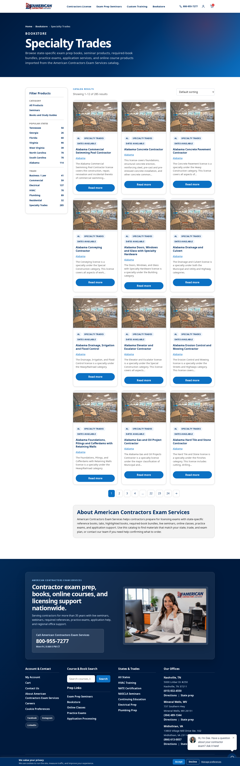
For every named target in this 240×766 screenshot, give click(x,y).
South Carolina (46, 157)
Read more (95, 188)
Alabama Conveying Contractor (89, 249)
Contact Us (32, 688)
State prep (187, 695)
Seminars (34, 110)
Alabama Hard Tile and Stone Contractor (192, 441)
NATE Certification (129, 688)
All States (124, 677)
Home (28, 26)
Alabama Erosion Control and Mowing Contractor (192, 347)
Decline (193, 761)
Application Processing (81, 718)
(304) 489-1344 (173, 715)
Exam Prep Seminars (109, 6)
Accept (179, 761)
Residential (46, 200)
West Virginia (46, 147)
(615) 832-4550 (173, 691)
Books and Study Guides (43, 115)
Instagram (47, 718)
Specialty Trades (46, 205)
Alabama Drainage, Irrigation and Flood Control (95, 347)
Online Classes (76, 707)
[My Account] (203, 6)
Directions (170, 695)
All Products (36, 105)
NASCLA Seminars (129, 694)
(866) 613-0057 (173, 739)
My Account (32, 677)
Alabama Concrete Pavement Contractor (192, 151)
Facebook (32, 718)
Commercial (46, 180)
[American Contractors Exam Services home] (38, 6)
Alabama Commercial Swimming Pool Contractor (93, 151)
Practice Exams (76, 713)
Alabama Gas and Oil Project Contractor (142, 441)
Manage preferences (211, 761)
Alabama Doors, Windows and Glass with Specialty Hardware (141, 251)
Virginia (46, 142)
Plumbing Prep (127, 710)
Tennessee (46, 127)
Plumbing (46, 195)
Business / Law (46, 175)
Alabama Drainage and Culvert (188, 249)
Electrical (46, 185)
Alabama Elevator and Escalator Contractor (138, 347)
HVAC (46, 190)
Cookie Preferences (37, 709)
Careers (30, 703)
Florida (46, 137)
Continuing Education (132, 699)
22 (151, 493)
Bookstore (159, 6)
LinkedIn (31, 725)
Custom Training (137, 6)
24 (168, 493)
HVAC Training (127, 683)
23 (159, 493)
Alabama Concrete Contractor (143, 149)
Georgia (46, 132)
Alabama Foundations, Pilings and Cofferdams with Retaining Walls (94, 443)
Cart (28, 683)
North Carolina (46, 152)
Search (103, 679)
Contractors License (79, 6)
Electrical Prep (127, 704)
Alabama (46, 162)
